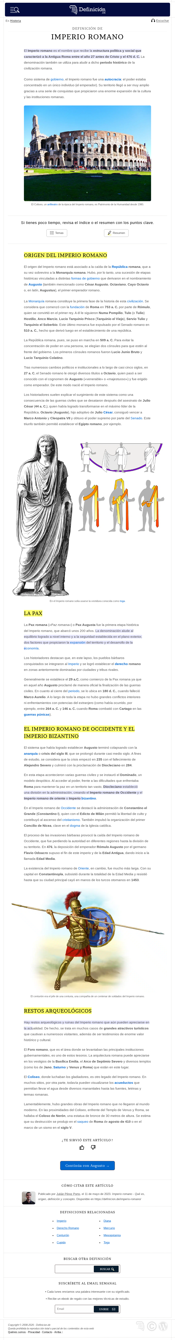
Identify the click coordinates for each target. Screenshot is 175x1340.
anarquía (31, 753)
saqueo (82, 1121)
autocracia (113, 79)
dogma (75, 825)
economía (31, 648)
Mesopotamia (112, 1235)
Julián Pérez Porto (68, 1194)
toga (122, 601)
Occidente (68, 808)
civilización (135, 301)
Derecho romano (68, 1228)
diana (107, 1221)
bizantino (89, 798)
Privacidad (34, 1332)
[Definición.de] (87, 9)
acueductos (124, 1082)
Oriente (83, 868)
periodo (73, 691)
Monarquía (36, 301)
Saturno (59, 1067)
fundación (77, 307)
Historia (15, 20)
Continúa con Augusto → (87, 1165)
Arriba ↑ (58, 1332)
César (108, 412)
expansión (77, 642)
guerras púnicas (37, 714)
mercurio (109, 1228)
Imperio (73, 664)
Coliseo (34, 1077)
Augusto (35, 284)
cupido (61, 1242)
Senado (136, 418)
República (120, 267)
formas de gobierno (85, 278)
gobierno (57, 79)
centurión (63, 1235)
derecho (121, 664)
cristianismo (71, 820)
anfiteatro (52, 204)
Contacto (47, 1332)
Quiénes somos (17, 1332)
